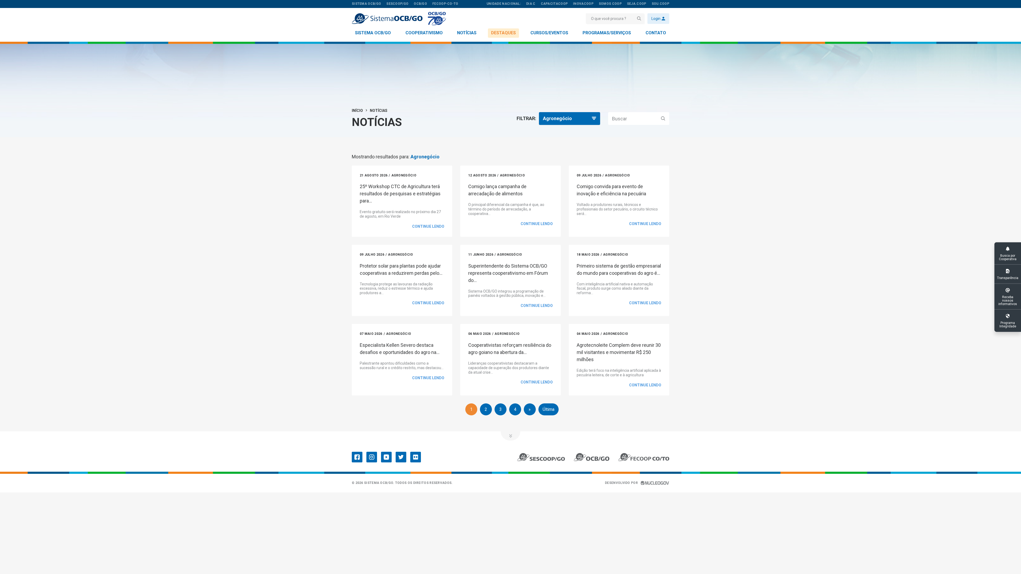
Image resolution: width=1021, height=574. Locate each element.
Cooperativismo (424, 32)
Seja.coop (636, 4)
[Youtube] (386, 457)
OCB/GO (420, 4)
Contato (656, 32)
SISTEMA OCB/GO (366, 4)
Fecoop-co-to (445, 4)
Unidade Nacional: (504, 4)
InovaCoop (583, 4)
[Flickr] (415, 457)
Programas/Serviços (607, 32)
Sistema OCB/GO (373, 32)
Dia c (530, 4)
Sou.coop (660, 4)
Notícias (466, 32)
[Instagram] (371, 457)
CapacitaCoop (554, 4)
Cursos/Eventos (549, 32)
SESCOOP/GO (397, 4)
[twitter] (401, 457)
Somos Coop (610, 4)
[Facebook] (357, 457)
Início (357, 110)
